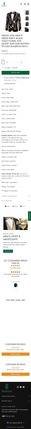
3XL (17, 62)
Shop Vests (8, 251)
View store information (9, 83)
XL (7, 62)
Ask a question (7, 200)
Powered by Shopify (20, 427)
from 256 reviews (15, 268)
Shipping (11, 53)
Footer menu (7, 401)
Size (3, 59)
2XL (12, 62)
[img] (15, 266)
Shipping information (9, 196)
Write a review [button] (15, 354)
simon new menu (8, 396)
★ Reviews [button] (29, 216)
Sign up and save (9, 406)
